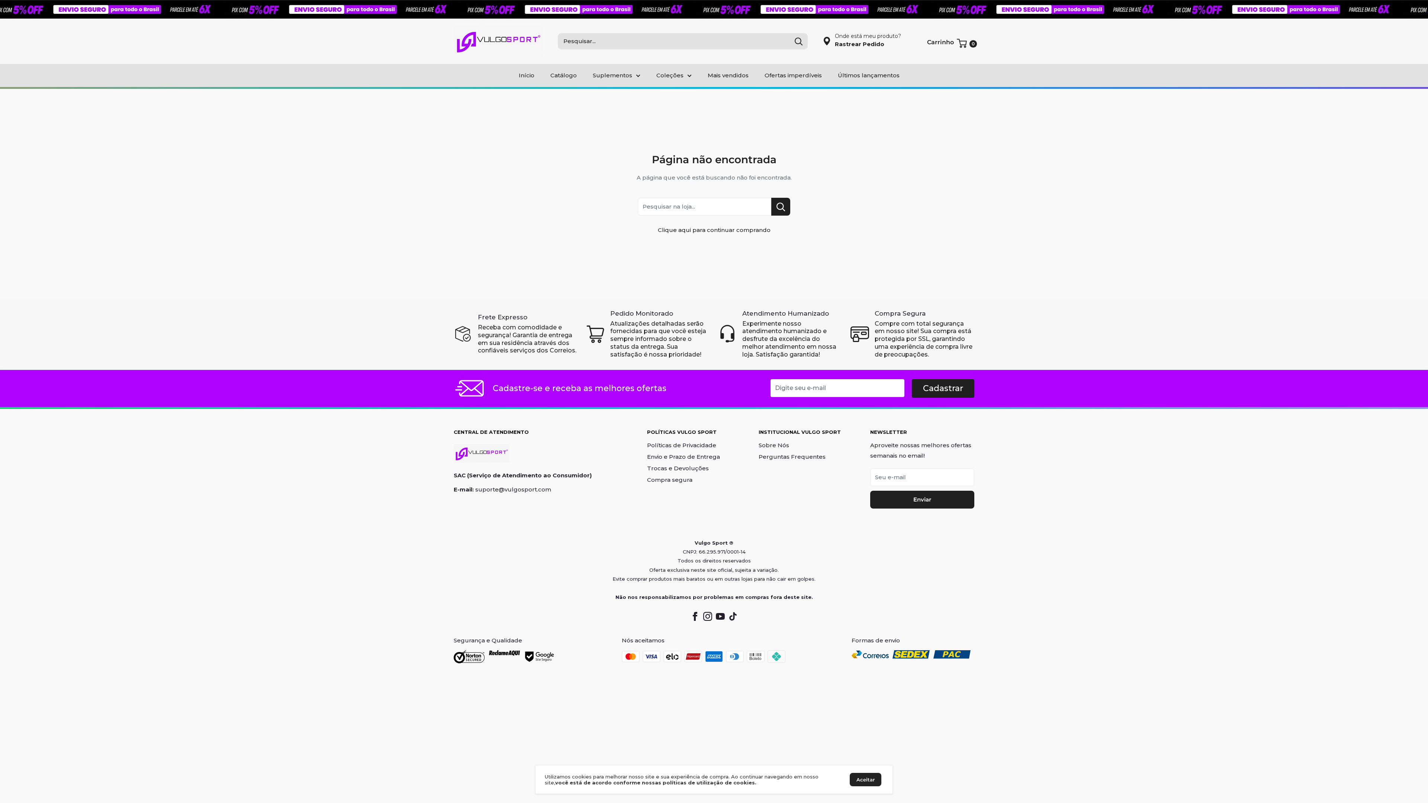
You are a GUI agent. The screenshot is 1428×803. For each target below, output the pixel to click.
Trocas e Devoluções (678, 468)
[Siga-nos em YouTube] (720, 616)
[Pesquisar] (798, 41)
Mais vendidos (728, 75)
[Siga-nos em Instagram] (707, 616)
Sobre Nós (774, 445)
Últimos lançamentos (869, 75)
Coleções (670, 75)
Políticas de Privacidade (681, 445)
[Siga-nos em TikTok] (733, 616)
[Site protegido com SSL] (469, 657)
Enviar (922, 499)
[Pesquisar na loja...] (780, 207)
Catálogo (563, 75)
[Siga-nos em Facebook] (695, 616)
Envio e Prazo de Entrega (683, 456)
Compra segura (669, 479)
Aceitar (865, 780)
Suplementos (612, 75)
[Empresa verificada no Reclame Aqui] (504, 657)
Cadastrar (943, 388)
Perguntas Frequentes (792, 456)
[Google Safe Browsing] (539, 657)
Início (526, 75)
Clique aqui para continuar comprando (714, 229)
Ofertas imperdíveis (793, 75)
